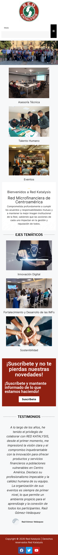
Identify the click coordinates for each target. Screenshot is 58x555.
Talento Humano (29, 140)
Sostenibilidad (29, 350)
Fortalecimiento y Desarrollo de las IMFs (29, 312)
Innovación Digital (29, 274)
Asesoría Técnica (29, 102)
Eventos (29, 179)
